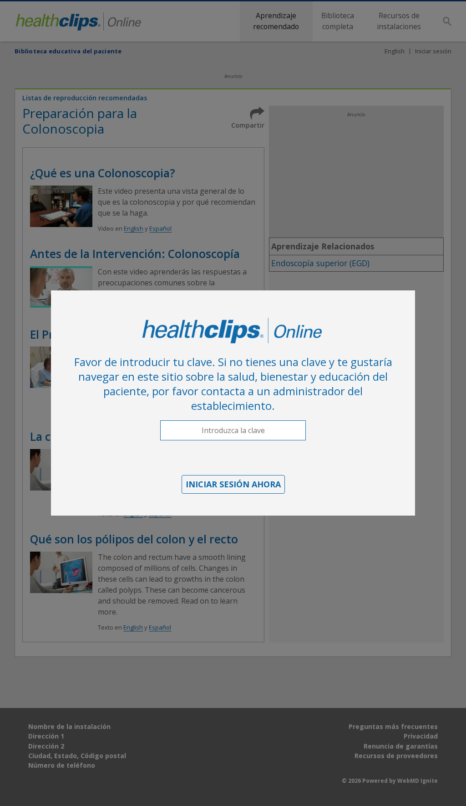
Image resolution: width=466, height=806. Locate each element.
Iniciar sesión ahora (233, 484)
